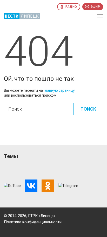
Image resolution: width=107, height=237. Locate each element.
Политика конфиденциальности (33, 222)
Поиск (88, 109)
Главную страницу (59, 90)
